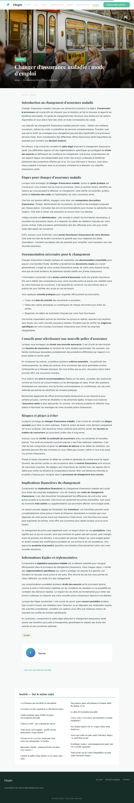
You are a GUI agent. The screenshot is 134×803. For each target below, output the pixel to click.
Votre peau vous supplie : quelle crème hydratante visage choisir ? (38, 731)
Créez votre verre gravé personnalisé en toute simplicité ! (92, 719)
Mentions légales (112, 779)
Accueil (27, 5)
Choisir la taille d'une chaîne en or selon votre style (42, 757)
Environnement (82, 5)
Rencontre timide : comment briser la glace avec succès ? (40, 748)
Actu (36, 5)
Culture (44, 5)
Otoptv (16, 5)
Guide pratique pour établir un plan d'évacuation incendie (37, 716)
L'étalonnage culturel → (116, 5)
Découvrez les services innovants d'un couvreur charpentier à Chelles (38, 739)
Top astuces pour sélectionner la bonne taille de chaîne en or (91, 704)
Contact (126, 779)
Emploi (70, 5)
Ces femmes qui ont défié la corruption (38, 703)
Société (96, 5)
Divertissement (57, 5)
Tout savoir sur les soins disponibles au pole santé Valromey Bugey (91, 754)
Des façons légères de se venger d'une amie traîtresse (90, 728)
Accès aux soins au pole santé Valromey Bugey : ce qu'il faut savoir (92, 736)
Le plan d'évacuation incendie (84, 712)
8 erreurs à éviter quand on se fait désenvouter (42, 709)
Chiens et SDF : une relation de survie (38, 723)
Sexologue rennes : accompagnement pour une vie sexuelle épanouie (92, 745)
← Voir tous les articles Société (36, 670)
